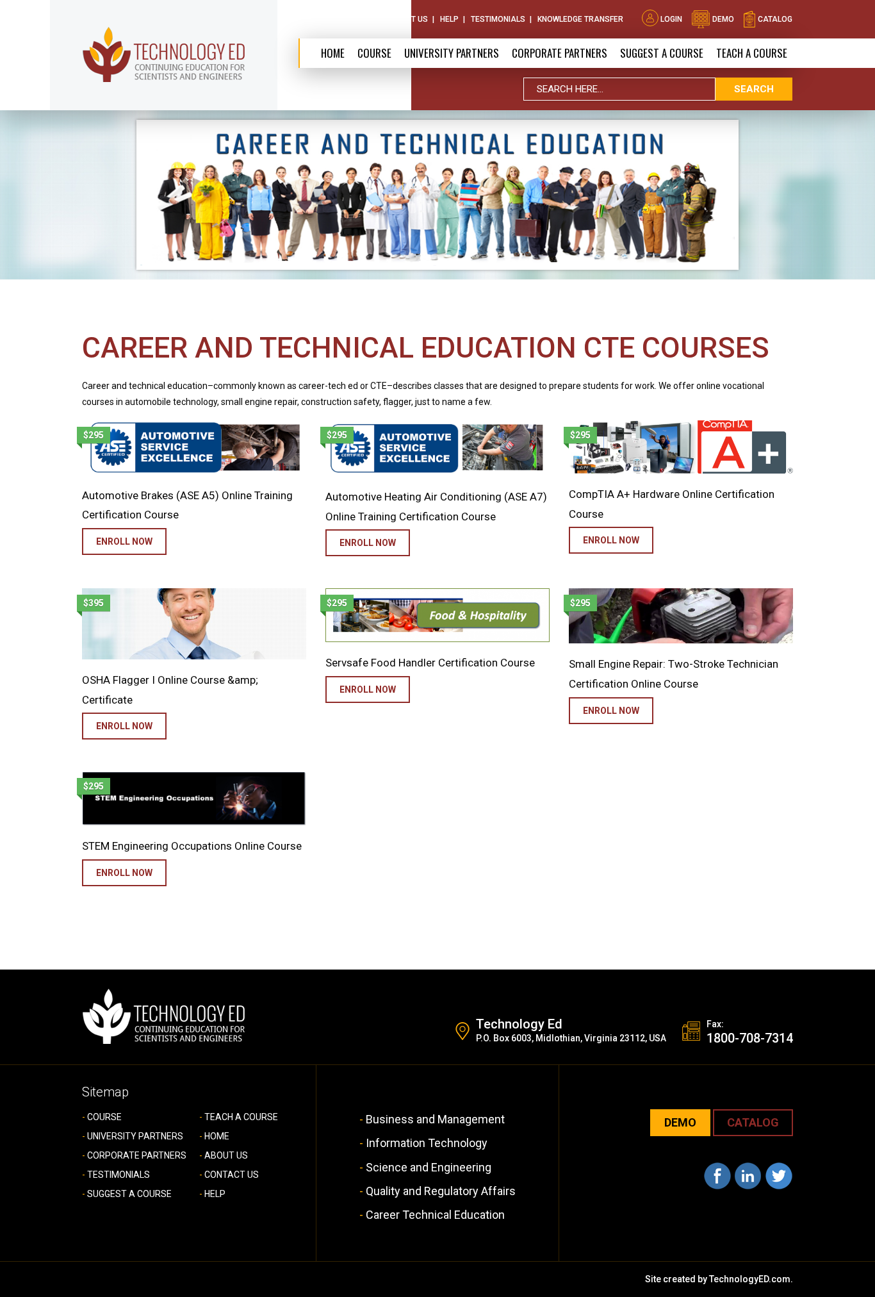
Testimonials (498, 19)
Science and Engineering (428, 1167)
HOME (216, 1136)
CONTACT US (231, 1174)
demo (722, 19)
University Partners (451, 53)
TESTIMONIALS (118, 1174)
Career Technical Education (435, 1214)
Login (671, 19)
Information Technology (426, 1143)
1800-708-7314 (750, 1038)
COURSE (104, 1117)
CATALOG (753, 1122)
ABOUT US (226, 1155)
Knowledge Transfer (580, 19)
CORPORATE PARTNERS (559, 53)
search (754, 89)
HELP (214, 1194)
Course (374, 53)
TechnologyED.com (749, 1279)
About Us (349, 19)
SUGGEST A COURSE (661, 53)
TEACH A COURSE (751, 53)
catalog (774, 19)
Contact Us (404, 19)
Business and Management (435, 1119)
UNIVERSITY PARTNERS (135, 1136)
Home (333, 53)
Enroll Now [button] (124, 541)
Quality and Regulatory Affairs (441, 1191)
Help (449, 19)
